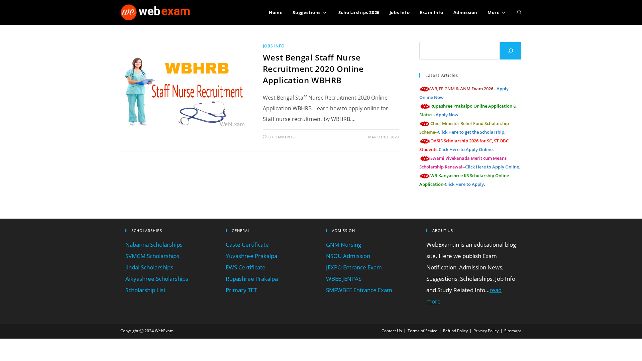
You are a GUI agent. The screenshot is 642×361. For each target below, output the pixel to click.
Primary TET (241, 290)
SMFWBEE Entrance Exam (359, 290)
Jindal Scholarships (149, 267)
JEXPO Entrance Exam (354, 267)
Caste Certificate (247, 244)
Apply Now (447, 115)
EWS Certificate (245, 267)
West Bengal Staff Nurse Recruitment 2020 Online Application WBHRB (313, 68)
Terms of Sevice (422, 331)
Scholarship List (145, 290)
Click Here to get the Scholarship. (472, 132)
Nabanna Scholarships (154, 244)
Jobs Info (273, 46)
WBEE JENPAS (343, 278)
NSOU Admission (348, 256)
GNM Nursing (343, 244)
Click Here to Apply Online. (466, 149)
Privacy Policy (486, 331)
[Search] (511, 51)
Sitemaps (513, 331)
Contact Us (392, 331)
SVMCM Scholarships (152, 256)
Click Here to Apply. (465, 184)
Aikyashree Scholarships (156, 278)
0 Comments (282, 136)
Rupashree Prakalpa (252, 278)
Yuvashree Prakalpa (251, 256)
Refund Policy (455, 331)
